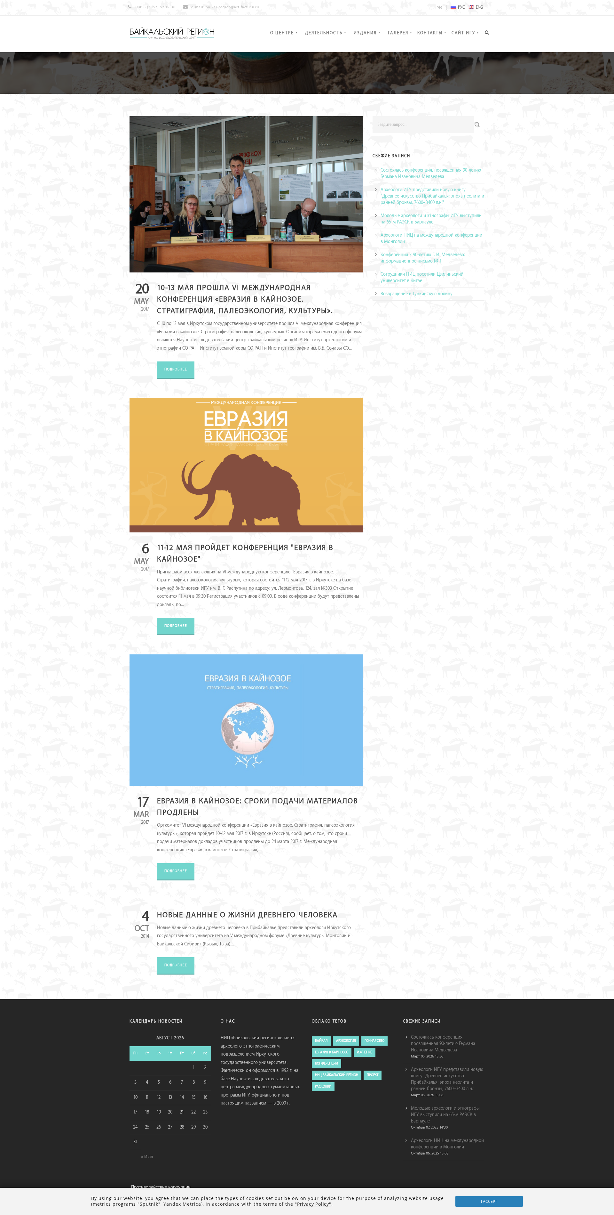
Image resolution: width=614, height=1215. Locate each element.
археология (346, 1041)
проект (372, 1075)
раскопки (323, 1087)
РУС (461, 7)
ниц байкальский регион (336, 1075)
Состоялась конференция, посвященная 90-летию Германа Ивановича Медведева (443, 1044)
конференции (326, 1063)
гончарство (374, 1041)
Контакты (430, 32)
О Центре (282, 32)
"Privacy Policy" (313, 1204)
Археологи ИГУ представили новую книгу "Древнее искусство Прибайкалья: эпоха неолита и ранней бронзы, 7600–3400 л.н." (432, 196)
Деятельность (323, 32)
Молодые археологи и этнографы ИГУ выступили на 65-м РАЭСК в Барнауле (445, 1115)
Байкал (321, 1041)
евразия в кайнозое (331, 1052)
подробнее (175, 369)
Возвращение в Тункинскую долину (417, 293)
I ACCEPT (489, 1201)
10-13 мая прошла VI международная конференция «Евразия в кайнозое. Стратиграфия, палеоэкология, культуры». (245, 299)
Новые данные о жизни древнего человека (247, 915)
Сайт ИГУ (463, 32)
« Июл (147, 1157)
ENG (479, 7)
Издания (365, 32)
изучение (364, 1052)
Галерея (398, 32)
